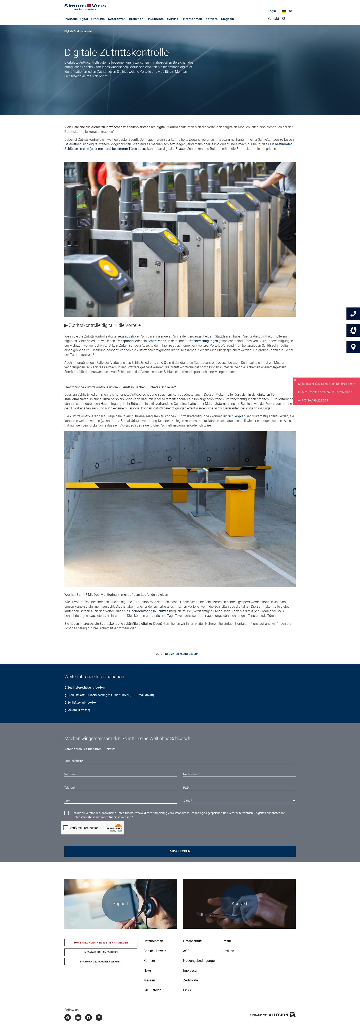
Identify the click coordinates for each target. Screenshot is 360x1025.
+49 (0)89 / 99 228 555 (313, 400)
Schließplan (236, 416)
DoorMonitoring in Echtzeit (148, 611)
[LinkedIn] (88, 1017)
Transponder (125, 341)
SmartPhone (157, 341)
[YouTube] (78, 1017)
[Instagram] (99, 1017)
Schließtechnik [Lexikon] (83, 702)
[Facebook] (67, 1017)
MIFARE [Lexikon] (79, 710)
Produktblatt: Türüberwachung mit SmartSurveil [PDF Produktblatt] (111, 695)
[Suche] (284, 19)
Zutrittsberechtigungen (201, 341)
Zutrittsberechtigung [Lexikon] (87, 687)
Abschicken (180, 851)
